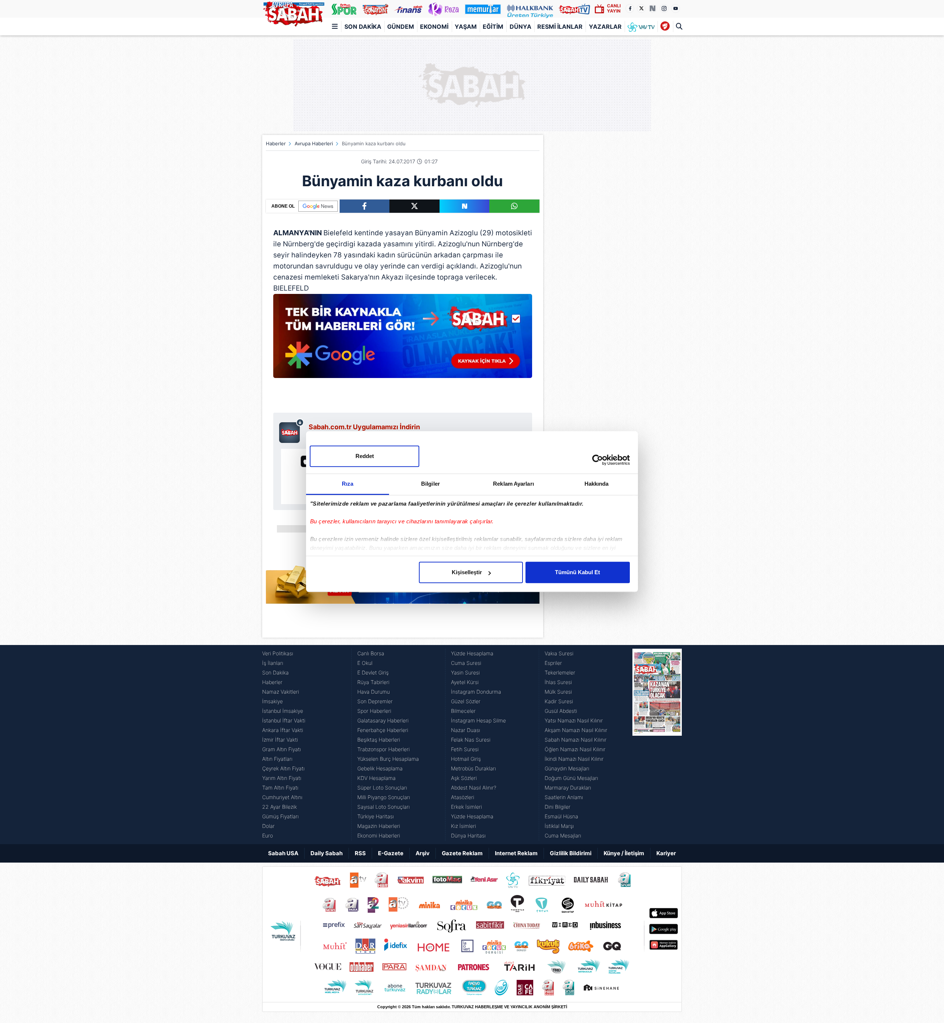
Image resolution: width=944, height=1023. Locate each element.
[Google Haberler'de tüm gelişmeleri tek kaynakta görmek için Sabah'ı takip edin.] (402, 339)
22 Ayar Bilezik (279, 807)
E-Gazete (390, 853)
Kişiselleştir (467, 572)
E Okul (364, 663)
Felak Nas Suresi (470, 739)
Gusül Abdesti (561, 711)
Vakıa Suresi (559, 653)
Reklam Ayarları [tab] (513, 484)
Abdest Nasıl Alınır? (473, 787)
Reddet (364, 456)
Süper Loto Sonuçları (382, 787)
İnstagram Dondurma (476, 692)
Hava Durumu (373, 692)
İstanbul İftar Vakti (283, 720)
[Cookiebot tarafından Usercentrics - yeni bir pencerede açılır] (597, 459)
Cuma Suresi (466, 663)
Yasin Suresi (465, 672)
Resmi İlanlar (560, 26)
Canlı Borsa (370, 653)
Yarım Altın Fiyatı (281, 778)
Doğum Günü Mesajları (571, 778)
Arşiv (423, 853)
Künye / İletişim (624, 853)
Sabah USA (283, 853)
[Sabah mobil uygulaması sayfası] (291, 431)
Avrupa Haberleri (314, 143)
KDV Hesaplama (376, 778)
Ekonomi (434, 26)
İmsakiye (272, 701)
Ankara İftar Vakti (282, 730)
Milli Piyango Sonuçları (383, 797)
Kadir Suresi (559, 701)
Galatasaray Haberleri (383, 720)
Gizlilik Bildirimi (570, 853)
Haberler (276, 143)
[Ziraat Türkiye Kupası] (665, 26)
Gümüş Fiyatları (280, 816)
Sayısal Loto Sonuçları (383, 807)
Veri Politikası (277, 653)
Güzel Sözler (465, 701)
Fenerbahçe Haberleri (382, 730)
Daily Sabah (326, 853)
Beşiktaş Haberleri (378, 739)
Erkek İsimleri (466, 807)
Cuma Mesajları (563, 835)
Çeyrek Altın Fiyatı (283, 768)
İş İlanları (272, 663)
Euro (267, 835)
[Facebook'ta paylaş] (364, 206)
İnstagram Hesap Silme (478, 720)
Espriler (553, 663)
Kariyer (666, 853)
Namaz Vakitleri (280, 692)
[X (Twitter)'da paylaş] (414, 206)
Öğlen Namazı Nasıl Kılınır (575, 749)
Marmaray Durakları (568, 787)
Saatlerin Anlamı (564, 797)
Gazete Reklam (462, 853)
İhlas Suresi (558, 682)
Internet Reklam (516, 853)
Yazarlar (605, 26)
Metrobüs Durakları (473, 768)
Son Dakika (362, 26)
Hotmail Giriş (466, 759)
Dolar (268, 826)
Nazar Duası (465, 730)
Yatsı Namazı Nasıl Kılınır (574, 720)
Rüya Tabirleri (373, 682)
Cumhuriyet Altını (282, 797)
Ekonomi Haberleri (378, 835)
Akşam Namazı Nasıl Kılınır (576, 730)
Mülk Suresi (558, 692)
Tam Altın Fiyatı (280, 787)
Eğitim (493, 26)
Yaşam (466, 26)
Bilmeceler (463, 711)
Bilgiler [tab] (430, 484)
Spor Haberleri (374, 711)
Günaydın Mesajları (567, 768)
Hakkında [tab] (596, 484)
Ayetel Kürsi (465, 682)
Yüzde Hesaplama (472, 653)
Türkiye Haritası (375, 816)
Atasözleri (462, 797)
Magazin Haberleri (378, 826)
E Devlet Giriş (373, 672)
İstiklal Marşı (559, 826)
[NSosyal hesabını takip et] (652, 8)
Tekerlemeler (560, 672)
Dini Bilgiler (557, 807)
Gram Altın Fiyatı (281, 749)
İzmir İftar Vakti (280, 739)
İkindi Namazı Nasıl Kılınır (574, 759)
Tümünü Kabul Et (577, 572)
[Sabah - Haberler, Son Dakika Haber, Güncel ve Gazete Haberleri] (293, 12)
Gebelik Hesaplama (380, 768)
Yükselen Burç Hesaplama (388, 759)
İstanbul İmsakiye (282, 711)
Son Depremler (375, 701)
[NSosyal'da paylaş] (465, 206)
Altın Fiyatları (277, 759)
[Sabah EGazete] (657, 744)
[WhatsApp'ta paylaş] (514, 206)
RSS (360, 853)
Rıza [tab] (347, 484)
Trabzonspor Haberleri (383, 749)
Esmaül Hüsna (561, 816)
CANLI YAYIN (614, 8)
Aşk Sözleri (464, 778)
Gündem (400, 26)
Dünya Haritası (468, 835)
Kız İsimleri (463, 826)
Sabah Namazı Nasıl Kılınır (576, 739)
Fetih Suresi (465, 749)
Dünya (520, 26)
